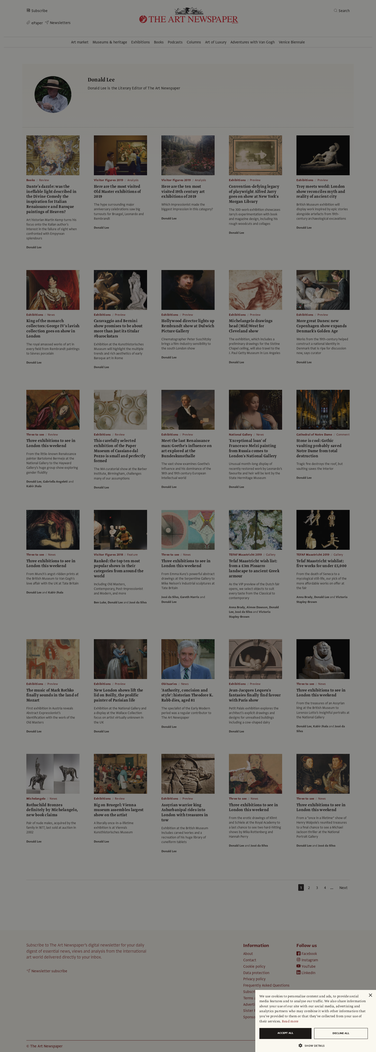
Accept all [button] (285, 1033)
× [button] (370, 995)
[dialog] (315, 1021)
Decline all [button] (341, 1033)
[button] (313, 1045)
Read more (290, 1021)
